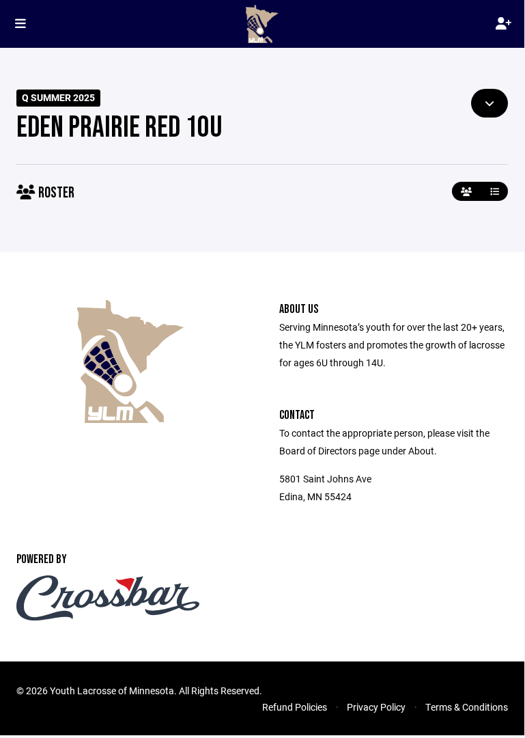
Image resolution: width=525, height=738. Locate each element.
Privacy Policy (376, 706)
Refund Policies (294, 706)
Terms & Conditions (466, 706)
